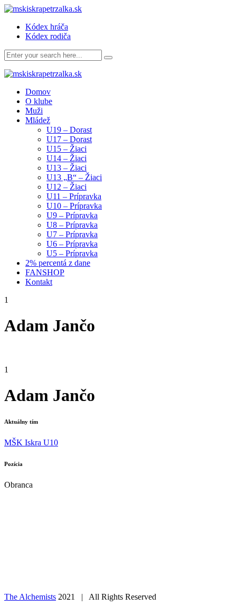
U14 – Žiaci (66, 158)
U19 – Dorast (69, 129)
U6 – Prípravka (72, 243)
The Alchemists (30, 596)
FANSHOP (44, 272)
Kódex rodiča (48, 36)
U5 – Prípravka (72, 253)
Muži (34, 110)
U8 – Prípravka (72, 224)
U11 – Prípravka (73, 196)
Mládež (37, 120)
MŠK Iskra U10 (31, 442)
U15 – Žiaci (66, 148)
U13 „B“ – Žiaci (74, 177)
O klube (38, 101)
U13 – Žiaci (66, 167)
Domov (38, 91)
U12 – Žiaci (66, 186)
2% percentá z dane (57, 262)
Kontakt (38, 281)
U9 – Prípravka (72, 215)
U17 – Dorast (69, 139)
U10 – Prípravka (74, 205)
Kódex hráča (46, 26)
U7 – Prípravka (72, 234)
